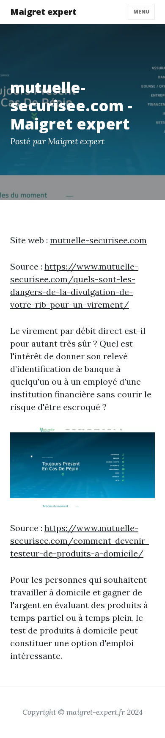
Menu (141, 11)
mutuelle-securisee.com (98, 240)
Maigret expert (43, 11)
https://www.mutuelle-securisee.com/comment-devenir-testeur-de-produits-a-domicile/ (79, 541)
